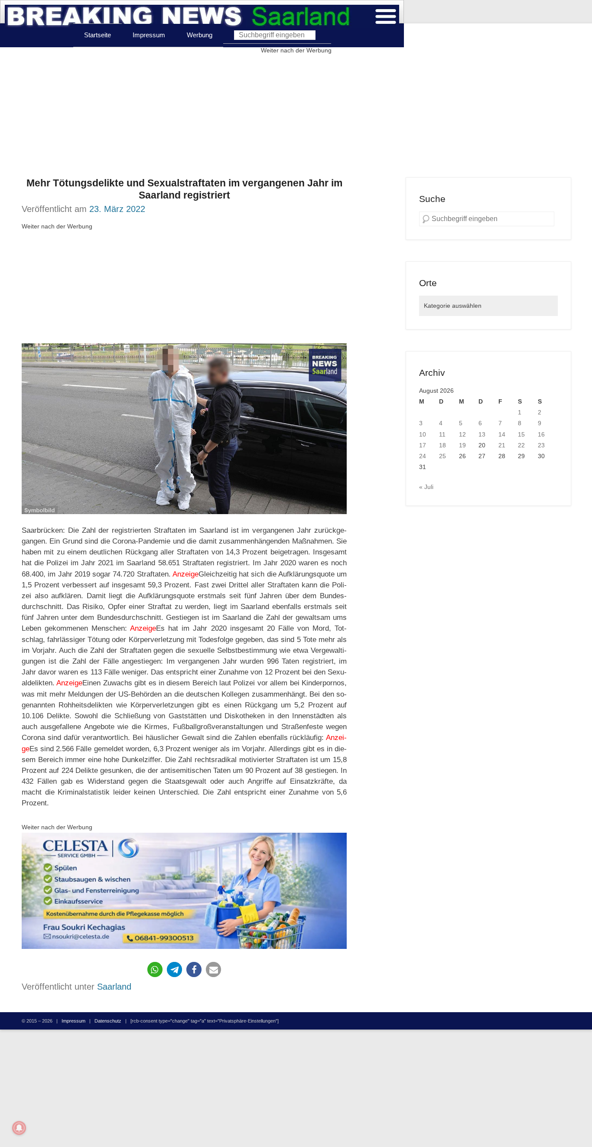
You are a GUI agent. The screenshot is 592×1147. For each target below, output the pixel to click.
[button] (155, 969)
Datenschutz (107, 1020)
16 (541, 434)
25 (442, 456)
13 (481, 434)
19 (462, 445)
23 (541, 445)
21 (501, 445)
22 (521, 445)
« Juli (426, 486)
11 (442, 434)
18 (442, 445)
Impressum (149, 35)
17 (422, 445)
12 (462, 434)
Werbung (199, 35)
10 (422, 434)
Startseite (97, 35)
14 (501, 434)
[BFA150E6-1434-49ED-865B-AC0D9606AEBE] (184, 891)
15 (521, 434)
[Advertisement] (296, 116)
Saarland (114, 986)
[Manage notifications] (19, 1128)
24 (422, 456)
